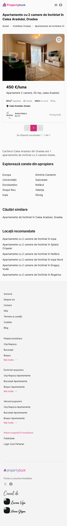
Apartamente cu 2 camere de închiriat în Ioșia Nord (32, 259)
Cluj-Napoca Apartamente (17, 375)
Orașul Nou (9, 189)
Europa (6, 174)
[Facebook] (10, 484)
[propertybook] (15, 470)
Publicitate (9, 438)
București (8, 349)
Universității (9, 179)
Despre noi (9, 299)
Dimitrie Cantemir (45, 174)
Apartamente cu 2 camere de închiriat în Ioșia (29, 238)
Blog (6, 327)
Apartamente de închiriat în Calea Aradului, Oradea (32, 217)
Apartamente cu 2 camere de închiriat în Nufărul (30, 253)
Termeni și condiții (13, 316)
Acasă (5, 26)
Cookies (8, 322)
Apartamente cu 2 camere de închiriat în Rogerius (31, 274)
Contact (8, 305)
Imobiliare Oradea (22, 26)
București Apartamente (15, 381)
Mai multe (9, 359)
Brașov (7, 355)
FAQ (6, 310)
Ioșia (5, 194)
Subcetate (41, 179)
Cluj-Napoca (10, 344)
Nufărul (39, 184)
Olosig (39, 194)
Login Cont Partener (14, 444)
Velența (39, 189)
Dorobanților (9, 184)
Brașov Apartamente (14, 386)
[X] (5, 484)
